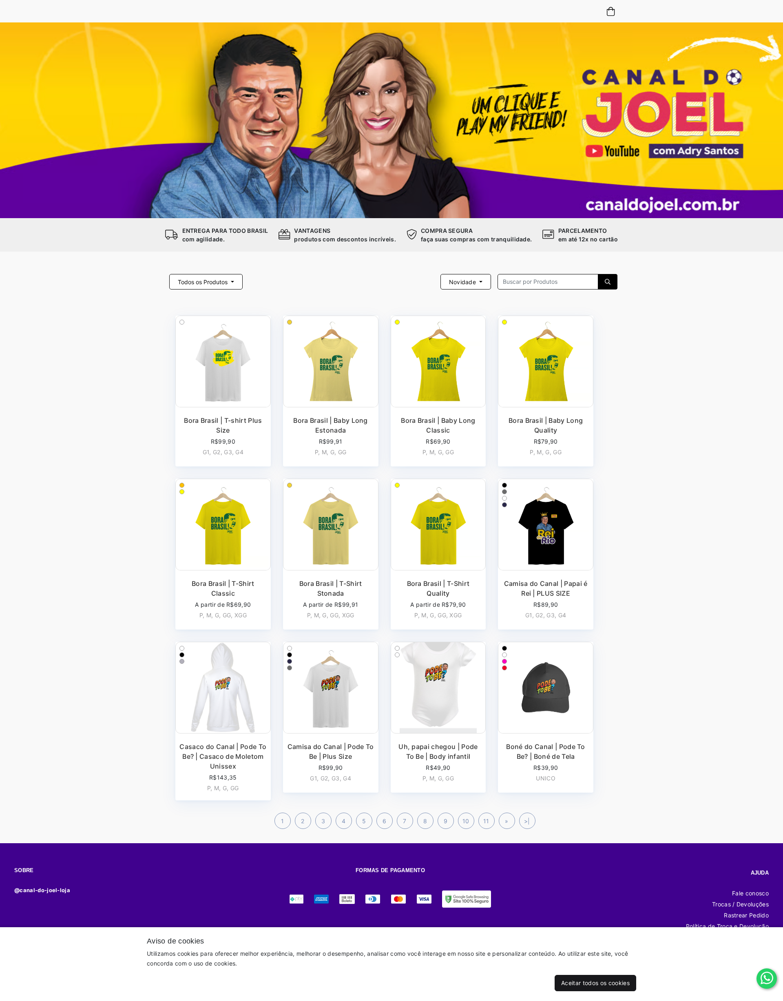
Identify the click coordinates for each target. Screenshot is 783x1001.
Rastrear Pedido (746, 915)
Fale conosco (750, 893)
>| (527, 821)
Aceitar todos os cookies (595, 982)
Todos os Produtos (203, 281)
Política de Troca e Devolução (727, 926)
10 (465, 821)
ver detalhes (223, 391)
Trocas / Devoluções (740, 904)
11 (486, 821)
